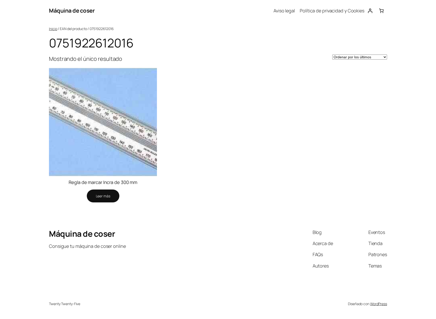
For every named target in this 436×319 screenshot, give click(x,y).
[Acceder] (370, 10)
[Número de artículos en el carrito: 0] (381, 10)
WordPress (378, 303)
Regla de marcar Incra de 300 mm (103, 182)
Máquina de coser (72, 10)
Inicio (53, 28)
